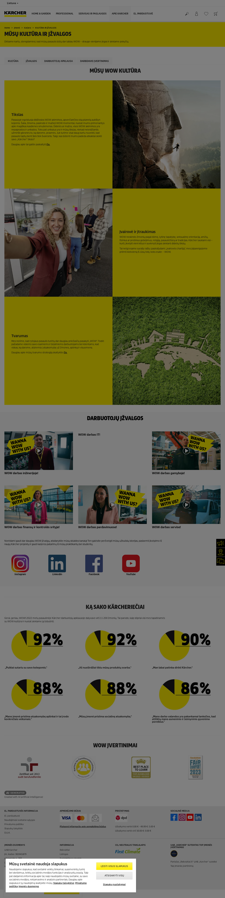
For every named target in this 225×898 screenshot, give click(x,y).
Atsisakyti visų (114, 875)
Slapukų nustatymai (114, 884)
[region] (71, 875)
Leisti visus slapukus (114, 866)
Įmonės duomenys (29, 886)
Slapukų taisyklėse (63, 883)
